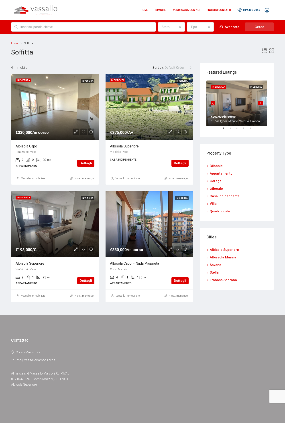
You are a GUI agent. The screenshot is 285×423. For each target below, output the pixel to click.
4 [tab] (246, 130)
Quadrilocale (220, 211)
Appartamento (221, 173)
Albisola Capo (26, 146)
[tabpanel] (236, 103)
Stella (214, 272)
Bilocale (216, 166)
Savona (215, 265)
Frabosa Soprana (223, 280)
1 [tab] (226, 130)
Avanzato (231, 27)
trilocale (216, 189)
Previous (213, 103)
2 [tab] (232, 130)
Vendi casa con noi (186, 10)
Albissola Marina (223, 257)
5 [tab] (252, 130)
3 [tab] (239, 130)
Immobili (160, 10)
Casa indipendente (225, 196)
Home (144, 10)
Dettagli (86, 163)
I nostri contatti (219, 10)
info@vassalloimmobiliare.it (35, 360)
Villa (213, 204)
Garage (216, 181)
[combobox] (171, 27)
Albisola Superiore (124, 146)
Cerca (259, 27)
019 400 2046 (251, 10)
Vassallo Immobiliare (33, 178)
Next (260, 103)
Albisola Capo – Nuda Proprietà (134, 263)
